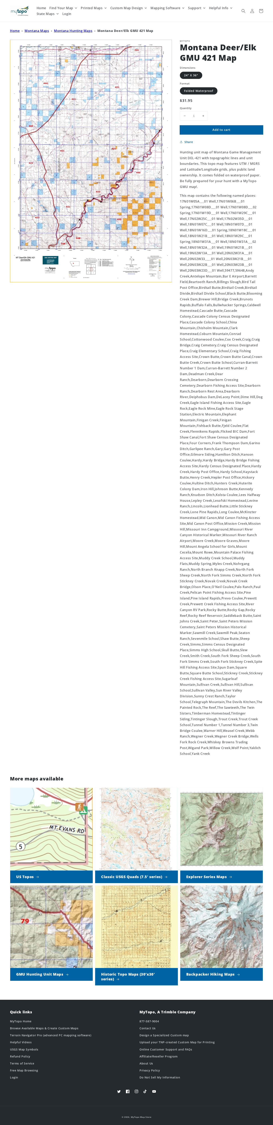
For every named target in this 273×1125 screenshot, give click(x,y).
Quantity (185, 108)
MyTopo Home (21, 1021)
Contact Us (147, 1028)
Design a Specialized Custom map (164, 1035)
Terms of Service (22, 1063)
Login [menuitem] (66, 14)
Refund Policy (20, 1056)
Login (14, 1077)
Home (15, 31)
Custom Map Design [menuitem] (126, 8)
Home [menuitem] (41, 8)
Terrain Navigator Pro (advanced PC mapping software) (50, 1035)
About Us (146, 1063)
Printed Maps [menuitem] (92, 8)
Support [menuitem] (194, 8)
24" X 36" (191, 75)
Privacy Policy (149, 1070)
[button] (243, 11)
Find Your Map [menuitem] (61, 8)
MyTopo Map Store (141, 1117)
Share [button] (188, 142)
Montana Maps (37, 31)
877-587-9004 (149, 1021)
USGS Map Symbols (24, 1049)
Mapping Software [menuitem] (165, 8)
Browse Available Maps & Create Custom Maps (44, 1028)
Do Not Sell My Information (159, 1077)
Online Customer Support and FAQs (165, 1049)
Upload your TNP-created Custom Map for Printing (177, 1042)
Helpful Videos (21, 1042)
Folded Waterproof (198, 91)
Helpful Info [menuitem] (218, 8)
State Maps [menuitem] (46, 14)
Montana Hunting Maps (73, 31)
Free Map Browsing (24, 1070)
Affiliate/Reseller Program (158, 1056)
